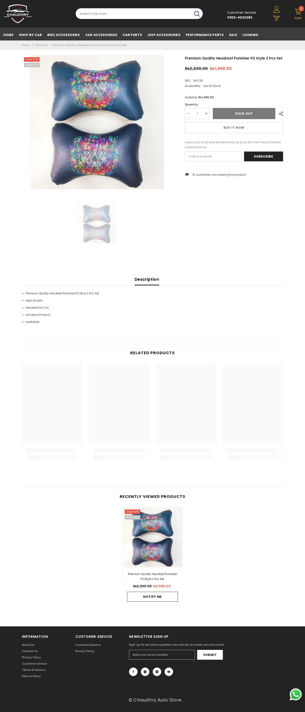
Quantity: (191, 104)
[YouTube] (169, 672)
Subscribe (263, 156)
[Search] (139, 13)
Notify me (152, 596)
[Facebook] (133, 672)
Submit (210, 655)
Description (147, 279)
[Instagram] (145, 672)
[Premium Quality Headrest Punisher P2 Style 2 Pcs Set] (152, 537)
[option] (97, 122)
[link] (52, 450)
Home (26, 45)
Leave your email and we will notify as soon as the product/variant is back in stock (233, 144)
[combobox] (133, 13)
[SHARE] (279, 113)
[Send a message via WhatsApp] (296, 694)
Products (41, 45)
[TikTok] (157, 672)
